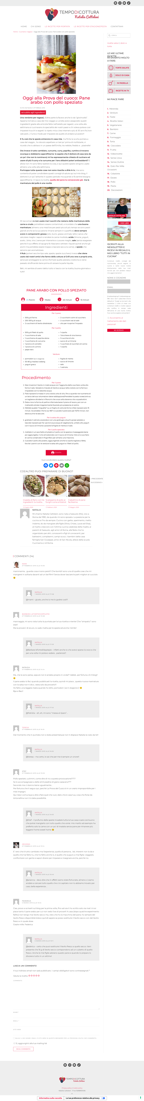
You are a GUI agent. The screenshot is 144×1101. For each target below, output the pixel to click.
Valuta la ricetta (20, 976)
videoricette (116, 154)
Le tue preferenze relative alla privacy (83, 1098)
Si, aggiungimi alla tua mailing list (31, 1043)
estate (113, 178)
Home (24, 26)
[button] (72, 1094)
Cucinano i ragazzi (25, 32)
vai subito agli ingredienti (33, 112)
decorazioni (116, 190)
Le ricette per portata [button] (57, 26)
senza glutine (117, 162)
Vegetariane (116, 125)
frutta (113, 150)
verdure (114, 113)
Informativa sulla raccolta (50, 1098)
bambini (114, 129)
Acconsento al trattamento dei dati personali (116, 321)
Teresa (25, 727)
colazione (115, 173)
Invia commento (23, 1049)
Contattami (117, 26)
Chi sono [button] (36, 26)
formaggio (115, 137)
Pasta (113, 186)
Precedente (97, 479)
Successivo (96, 482)
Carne (113, 133)
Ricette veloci (116, 121)
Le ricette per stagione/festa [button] (90, 26)
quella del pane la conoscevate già (67, 180)
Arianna (26, 844)
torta (112, 141)
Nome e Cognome (116, 278)
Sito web (17, 1029)
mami (24, 564)
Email (16, 1021)
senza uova (116, 158)
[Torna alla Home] (72, 14)
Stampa (57, 453)
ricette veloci (113, 43)
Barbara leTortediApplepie (36, 614)
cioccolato (116, 145)
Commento (17, 980)
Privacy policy (67, 1088)
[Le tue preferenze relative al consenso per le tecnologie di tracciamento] (140, 1097)
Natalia (29, 108)
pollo (113, 182)
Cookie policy (77, 1088)
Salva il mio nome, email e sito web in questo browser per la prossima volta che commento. (56, 1038)
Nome (16, 1012)
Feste (112, 117)
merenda (113, 109)
